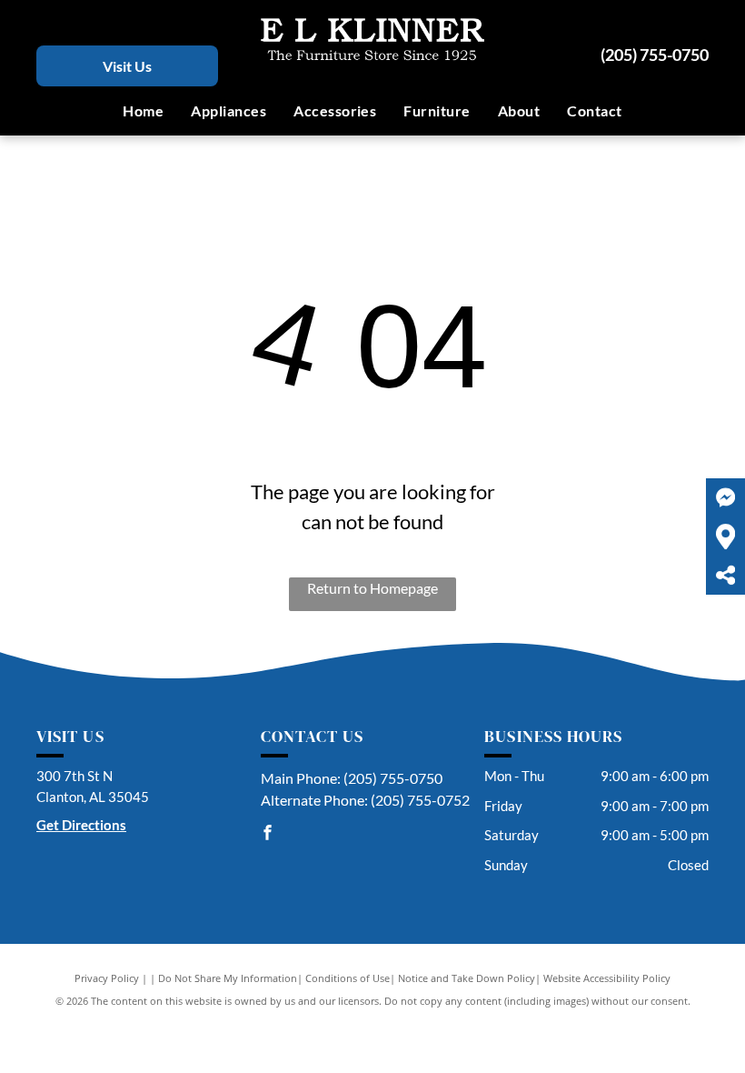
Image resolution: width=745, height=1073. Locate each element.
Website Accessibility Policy (606, 978)
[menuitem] (143, 110)
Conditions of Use (347, 978)
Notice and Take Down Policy (466, 978)
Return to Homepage (372, 588)
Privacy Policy (106, 978)
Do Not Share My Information (227, 978)
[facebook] (268, 834)
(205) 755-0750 (655, 55)
